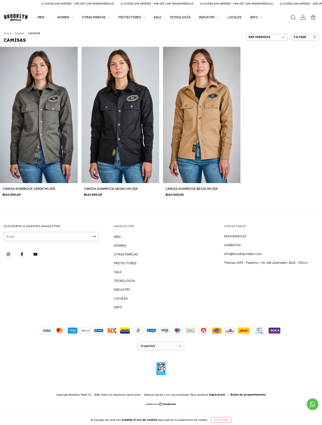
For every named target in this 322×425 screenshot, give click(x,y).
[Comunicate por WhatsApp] (312, 404)
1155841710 (232, 245)
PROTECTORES (130, 17)
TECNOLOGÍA (180, 17)
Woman (19, 33)
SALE (157, 17)
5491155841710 (235, 236)
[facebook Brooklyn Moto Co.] (22, 254)
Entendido (221, 419)
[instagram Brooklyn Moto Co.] (9, 254)
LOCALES (235, 17)
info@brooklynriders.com (243, 254)
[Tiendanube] (161, 405)
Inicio (7, 33)
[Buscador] (293, 18)
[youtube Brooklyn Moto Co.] (35, 254)
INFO (254, 17)
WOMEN (63, 17)
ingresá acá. (217, 394)
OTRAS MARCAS (94, 17)
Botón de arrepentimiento (248, 394)
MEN (41, 17)
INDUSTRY (207, 17)
